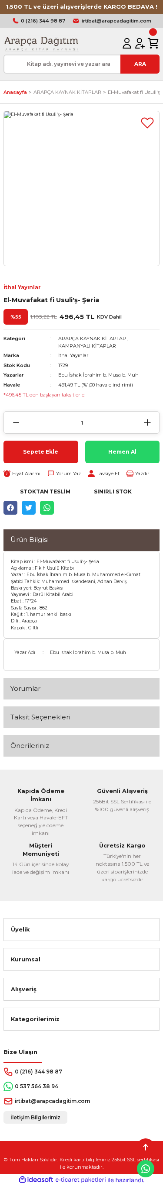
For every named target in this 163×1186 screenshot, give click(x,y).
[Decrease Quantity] (16, 422)
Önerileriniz (29, 745)
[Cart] (153, 43)
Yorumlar (25, 688)
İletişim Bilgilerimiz (35, 1117)
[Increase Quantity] (147, 422)
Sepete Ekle (40, 451)
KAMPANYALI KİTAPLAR (87, 346)
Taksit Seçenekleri (40, 717)
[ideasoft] (36, 1180)
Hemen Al (122, 451)
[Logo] (41, 43)
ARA (140, 64)
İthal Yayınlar (22, 287)
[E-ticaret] (80, 1179)
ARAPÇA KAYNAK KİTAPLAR (92, 338)
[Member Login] (126, 43)
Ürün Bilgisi (29, 539)
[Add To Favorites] (147, 123)
